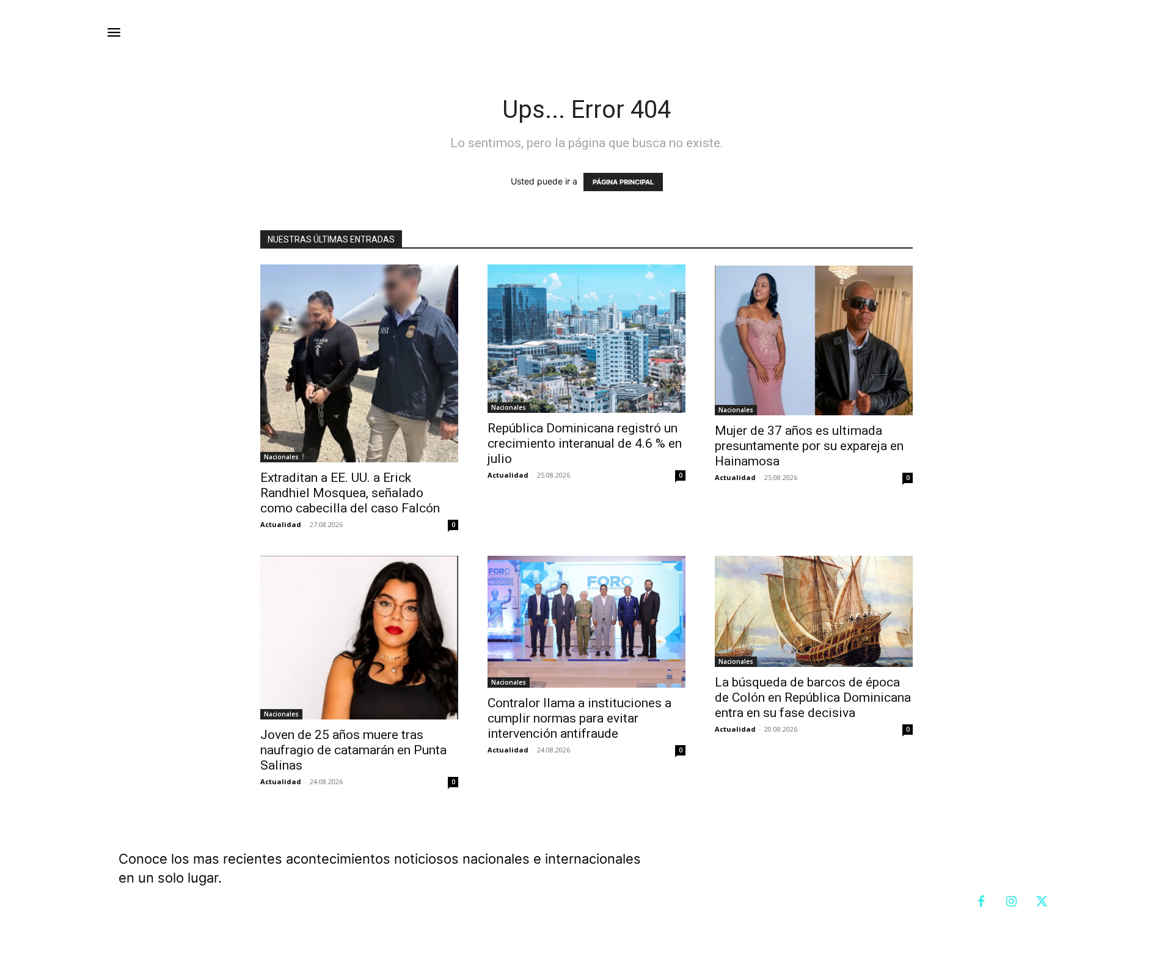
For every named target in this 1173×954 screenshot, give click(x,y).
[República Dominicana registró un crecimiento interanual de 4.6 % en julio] (586, 338)
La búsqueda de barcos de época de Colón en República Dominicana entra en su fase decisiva (813, 697)
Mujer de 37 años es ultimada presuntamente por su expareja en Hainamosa (809, 445)
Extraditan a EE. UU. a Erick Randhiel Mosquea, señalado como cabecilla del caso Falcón (350, 492)
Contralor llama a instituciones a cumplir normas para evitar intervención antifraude (579, 718)
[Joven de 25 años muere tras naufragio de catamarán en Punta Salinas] (359, 637)
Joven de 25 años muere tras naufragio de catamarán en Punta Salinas (353, 750)
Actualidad (280, 524)
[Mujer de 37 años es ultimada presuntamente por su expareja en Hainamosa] (814, 339)
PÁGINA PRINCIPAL (623, 182)
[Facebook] (981, 902)
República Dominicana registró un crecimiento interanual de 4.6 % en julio (585, 443)
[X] (1042, 902)
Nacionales (281, 457)
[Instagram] (1011, 902)
